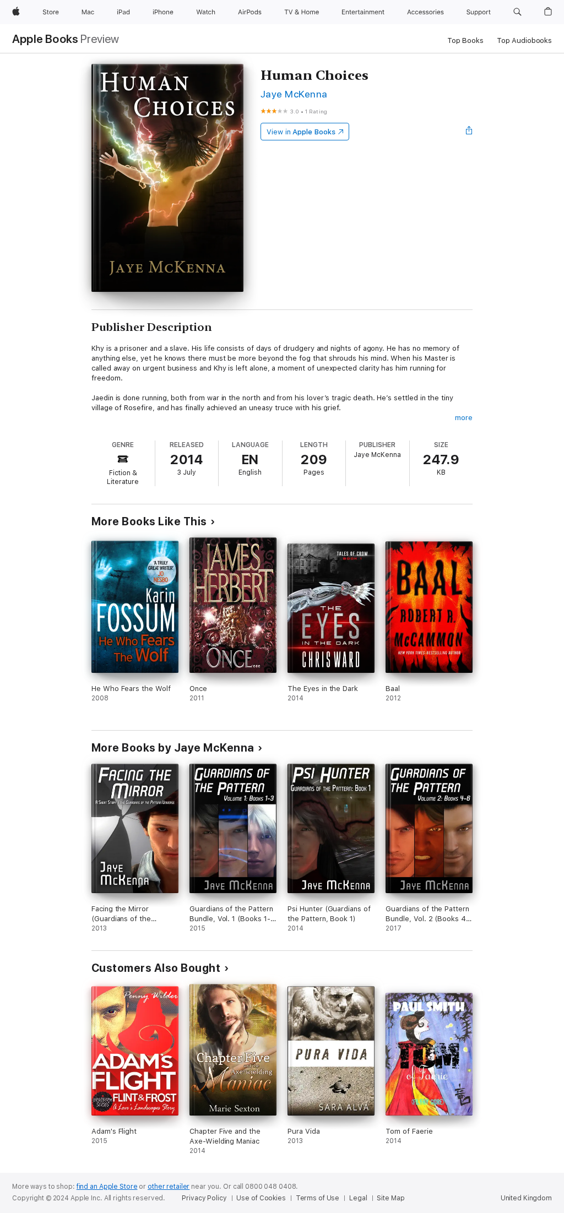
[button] (517, 12)
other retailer (168, 1186)
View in (301, 132)
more (464, 418)
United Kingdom (526, 1198)
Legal (358, 1198)
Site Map (390, 1198)
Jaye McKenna (294, 94)
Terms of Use (318, 1198)
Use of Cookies (260, 1198)
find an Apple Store (107, 1186)
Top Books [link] (465, 40)
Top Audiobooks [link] (524, 40)
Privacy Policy (204, 1198)
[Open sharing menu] (469, 131)
